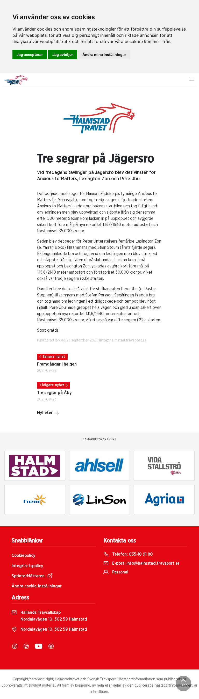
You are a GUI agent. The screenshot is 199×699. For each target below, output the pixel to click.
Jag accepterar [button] (30, 54)
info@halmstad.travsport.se (123, 340)
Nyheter (45, 413)
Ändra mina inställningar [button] (104, 54)
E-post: (145, 563)
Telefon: (132, 554)
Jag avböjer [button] (62, 54)
